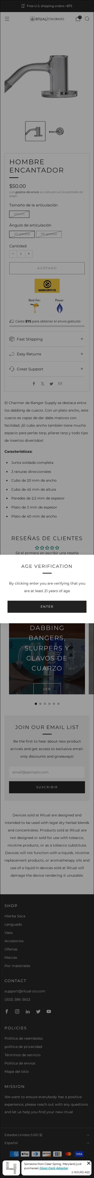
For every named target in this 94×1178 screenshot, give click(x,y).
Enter (47, 606)
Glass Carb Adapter (53, 1168)
